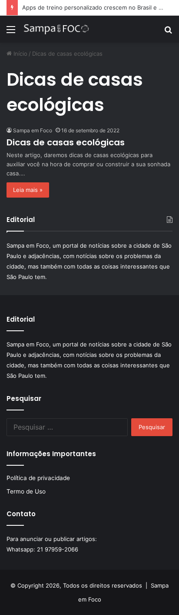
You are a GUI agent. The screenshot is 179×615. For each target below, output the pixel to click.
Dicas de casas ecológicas (66, 142)
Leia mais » (28, 189)
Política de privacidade (38, 477)
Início (19, 53)
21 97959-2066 (57, 549)
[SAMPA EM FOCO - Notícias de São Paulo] (56, 29)
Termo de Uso (26, 491)
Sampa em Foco (32, 130)
